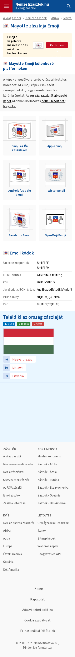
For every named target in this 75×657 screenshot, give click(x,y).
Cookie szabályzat (37, 620)
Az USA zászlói (12, 487)
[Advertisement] (37, 412)
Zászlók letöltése (14, 503)
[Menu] (6, 6)
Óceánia (8, 561)
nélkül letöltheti (53, 101)
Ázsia (6, 538)
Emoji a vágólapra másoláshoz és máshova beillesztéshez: (17, 45)
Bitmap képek (46, 538)
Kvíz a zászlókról (13, 472)
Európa (7, 546)
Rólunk (37, 589)
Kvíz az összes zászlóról (18, 523)
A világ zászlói (25, 8)
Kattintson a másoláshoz (57, 45)
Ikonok (42, 530)
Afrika (55, 18)
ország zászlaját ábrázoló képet (35, 98)
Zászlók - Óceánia (49, 495)
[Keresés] (68, 6)
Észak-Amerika (12, 554)
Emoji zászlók (11, 495)
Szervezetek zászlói (16, 480)
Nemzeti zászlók (36, 18)
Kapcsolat (37, 599)
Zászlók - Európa (48, 480)
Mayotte (68, 18)
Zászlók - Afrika (47, 464)
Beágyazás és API (49, 554)
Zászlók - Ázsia (47, 472)
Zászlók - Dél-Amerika (52, 503)
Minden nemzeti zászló (18, 464)
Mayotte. (9, 106)
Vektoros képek (48, 546)
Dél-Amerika (11, 569)
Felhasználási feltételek (37, 630)
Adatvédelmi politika (37, 609)
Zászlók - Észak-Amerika (53, 487)
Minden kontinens (49, 456)
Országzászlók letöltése (53, 523)
